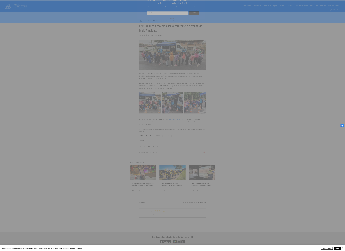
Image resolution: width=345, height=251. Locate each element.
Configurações (327, 248)
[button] (172, 22)
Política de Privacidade (76, 248)
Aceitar (337, 248)
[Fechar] (343, 248)
